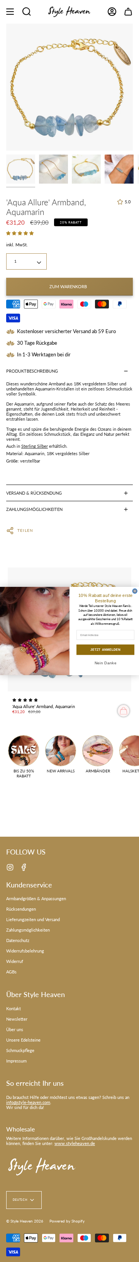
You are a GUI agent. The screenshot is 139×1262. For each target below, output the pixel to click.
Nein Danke (106, 663)
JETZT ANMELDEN (105, 650)
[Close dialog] (134, 591)
